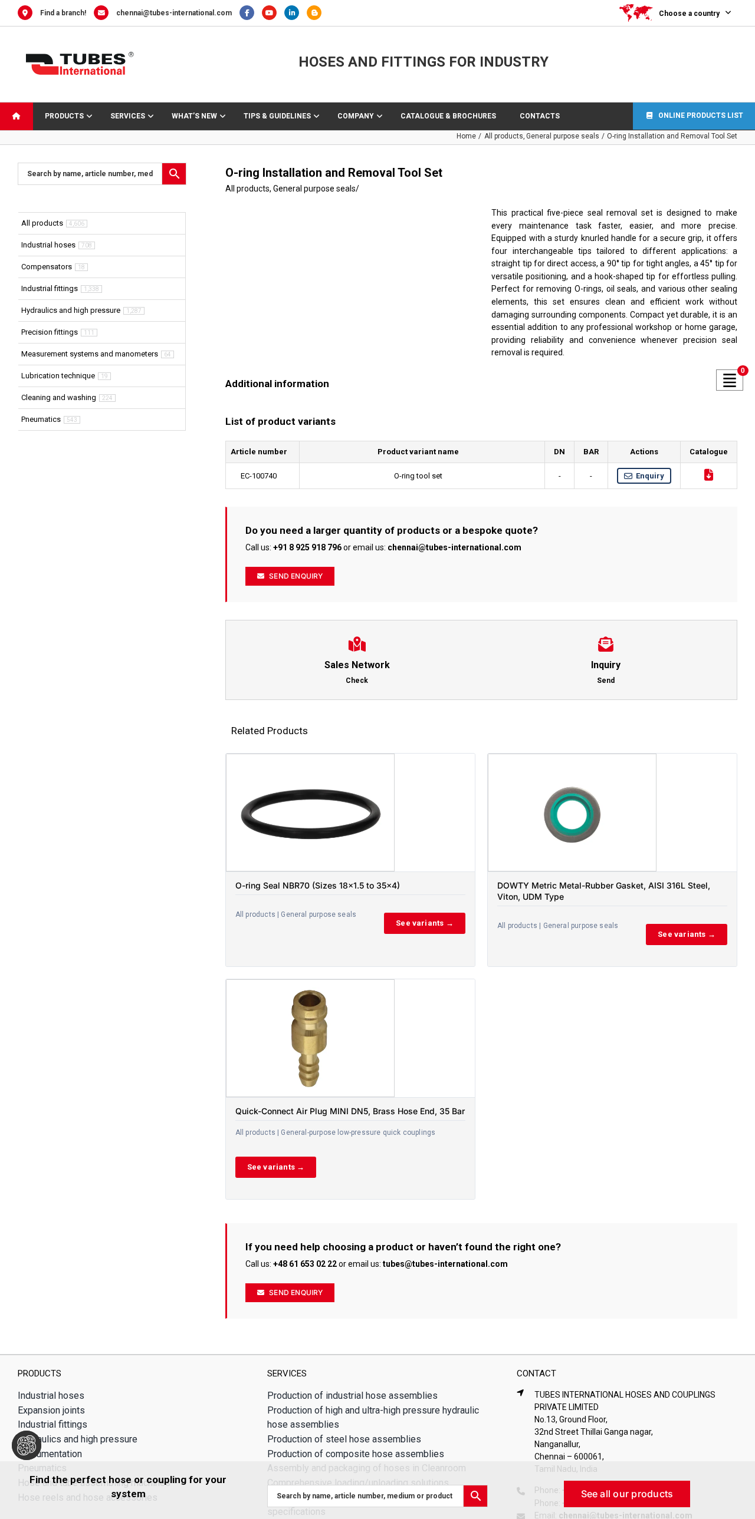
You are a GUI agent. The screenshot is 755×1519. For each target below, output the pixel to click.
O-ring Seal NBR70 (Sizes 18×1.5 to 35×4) (317, 885)
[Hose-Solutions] (317, 13)
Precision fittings (49, 332)
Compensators (46, 266)
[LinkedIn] (295, 13)
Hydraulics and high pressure (70, 310)
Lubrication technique (58, 375)
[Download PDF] (708, 475)
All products (247, 188)
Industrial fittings (49, 288)
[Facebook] (250, 13)
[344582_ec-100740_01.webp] (348, 289)
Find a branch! (63, 13)
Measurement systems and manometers (89, 353)
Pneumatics (41, 419)
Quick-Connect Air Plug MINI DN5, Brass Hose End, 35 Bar (350, 1111)
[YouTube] (273, 13)
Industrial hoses (48, 244)
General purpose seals (314, 188)
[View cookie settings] (26, 1445)
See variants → (425, 923)
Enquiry (650, 475)
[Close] (735, 1478)
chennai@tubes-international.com (174, 13)
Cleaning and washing (58, 397)
